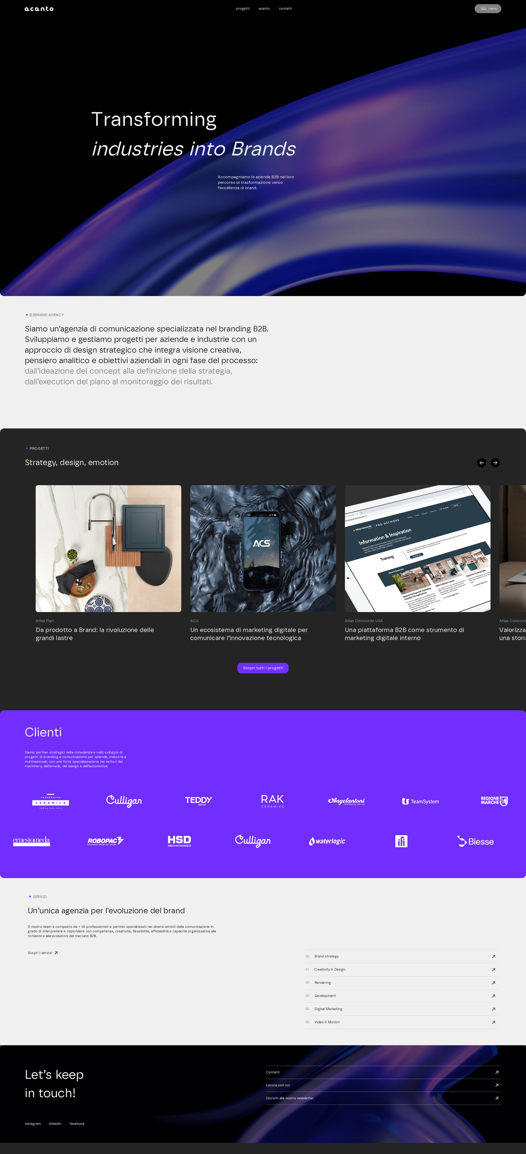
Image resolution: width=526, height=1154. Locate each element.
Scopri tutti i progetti (263, 668)
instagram (33, 1123)
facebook (77, 1123)
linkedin (55, 1123)
